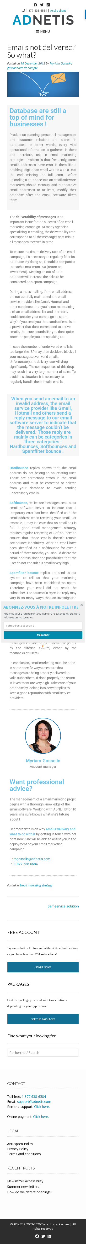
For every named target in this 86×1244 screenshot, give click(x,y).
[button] (42, 607)
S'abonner (43, 635)
